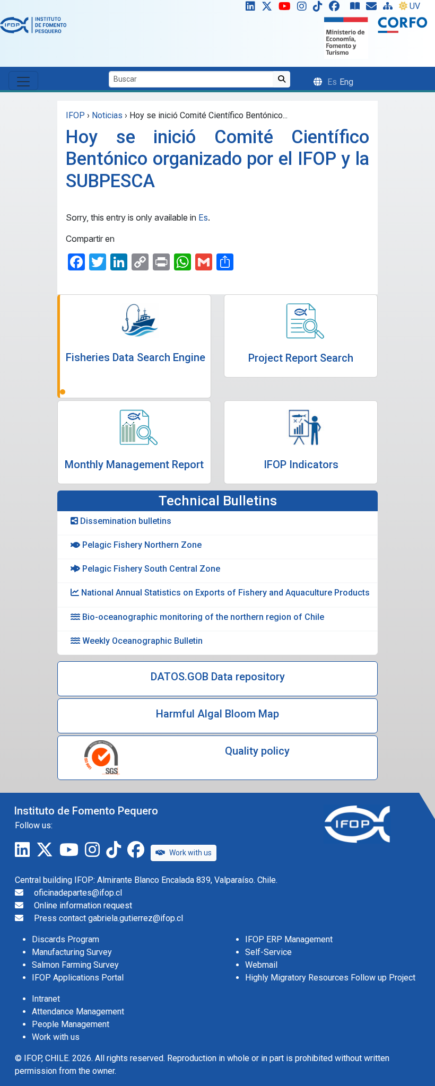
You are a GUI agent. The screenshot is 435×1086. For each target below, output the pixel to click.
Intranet (46, 999)
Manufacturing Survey (72, 952)
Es (203, 217)
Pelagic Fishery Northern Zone (141, 545)
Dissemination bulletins (124, 521)
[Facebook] (338, 8)
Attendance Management (78, 1011)
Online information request (83, 905)
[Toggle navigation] (23, 80)
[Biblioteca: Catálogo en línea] (357, 8)
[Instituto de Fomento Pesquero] (33, 25)
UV (415, 6)
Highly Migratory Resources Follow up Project (330, 978)
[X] (269, 8)
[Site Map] (390, 8)
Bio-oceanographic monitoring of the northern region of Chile (202, 617)
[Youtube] (287, 8)
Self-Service (268, 952)
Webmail (261, 965)
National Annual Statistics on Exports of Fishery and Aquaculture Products (224, 593)
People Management (70, 1024)
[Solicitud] (373, 8)
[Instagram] (304, 8)
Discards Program (65, 939)
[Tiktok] (320, 8)
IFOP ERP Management (289, 939)
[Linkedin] (248, 8)
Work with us (190, 852)
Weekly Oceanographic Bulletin (141, 641)
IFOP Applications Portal (78, 978)
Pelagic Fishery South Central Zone (150, 569)
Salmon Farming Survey (75, 965)
